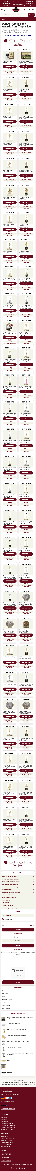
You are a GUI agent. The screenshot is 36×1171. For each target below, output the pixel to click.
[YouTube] (16, 1168)
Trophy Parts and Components (11, 881)
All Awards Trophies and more (10, 879)
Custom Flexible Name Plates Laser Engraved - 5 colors (19, 1018)
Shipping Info (5, 1136)
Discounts (4, 1119)
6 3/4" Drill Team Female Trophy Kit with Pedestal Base (26, 145)
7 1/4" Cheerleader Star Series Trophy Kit (9, 279)
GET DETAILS (9, 66)
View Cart (8, 915)
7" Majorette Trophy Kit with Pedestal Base (26, 252)
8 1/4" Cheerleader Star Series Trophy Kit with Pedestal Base (25, 307)
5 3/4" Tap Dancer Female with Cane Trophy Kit (8, 848)
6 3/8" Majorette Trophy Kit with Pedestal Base (24, 90)
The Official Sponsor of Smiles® (6, 3)
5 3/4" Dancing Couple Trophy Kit (9, 198)
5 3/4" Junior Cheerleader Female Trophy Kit (25, 334)
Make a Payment (6, 1144)
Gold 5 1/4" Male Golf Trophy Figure (16, 1029)
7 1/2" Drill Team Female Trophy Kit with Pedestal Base (26, 118)
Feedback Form (6, 1161)
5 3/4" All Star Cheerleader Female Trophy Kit (9, 766)
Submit (18, 982)
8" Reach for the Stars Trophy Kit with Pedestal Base (9, 469)
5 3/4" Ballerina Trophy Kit (9, 657)
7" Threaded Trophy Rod (13, 1023)
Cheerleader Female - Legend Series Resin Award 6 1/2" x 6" (25, 712)
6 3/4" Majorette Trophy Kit (8, 171)
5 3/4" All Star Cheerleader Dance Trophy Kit (8, 793)
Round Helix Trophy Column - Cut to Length (18, 1041)
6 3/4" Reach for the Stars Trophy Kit (25, 441)
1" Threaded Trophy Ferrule (14, 1047)
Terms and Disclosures (8, 1109)
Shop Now (4, 990)
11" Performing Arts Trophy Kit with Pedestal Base (8, 550)
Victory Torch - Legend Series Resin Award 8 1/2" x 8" (26, 604)
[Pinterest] (22, 1168)
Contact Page (5, 1157)
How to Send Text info (8, 1127)
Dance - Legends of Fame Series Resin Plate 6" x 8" (25, 631)
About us (4, 1117)
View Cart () (30, 9)
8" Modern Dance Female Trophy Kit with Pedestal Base (26, 820)
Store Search (5, 993)
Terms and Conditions (8, 1125)
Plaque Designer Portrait (8, 62)
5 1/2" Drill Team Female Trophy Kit (8, 144)
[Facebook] (11, 1168)
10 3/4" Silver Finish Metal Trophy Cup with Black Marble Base (20, 1053)
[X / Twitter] (24, 1168)
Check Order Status (7, 1142)
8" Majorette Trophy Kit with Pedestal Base (26, 171)
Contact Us (5, 1002)
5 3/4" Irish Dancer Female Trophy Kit (8, 738)
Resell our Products (7, 1129)
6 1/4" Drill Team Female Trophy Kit (8, 117)
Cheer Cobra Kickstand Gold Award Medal (9, 334)
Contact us (4, 1121)
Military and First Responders (10, 895)
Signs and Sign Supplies (9, 897)
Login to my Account (7, 1138)
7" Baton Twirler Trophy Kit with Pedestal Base (24, 226)
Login (18, 945)
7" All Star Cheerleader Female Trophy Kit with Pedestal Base (26, 766)
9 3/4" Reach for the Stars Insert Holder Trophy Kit (25, 550)
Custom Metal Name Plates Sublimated (17, 1065)
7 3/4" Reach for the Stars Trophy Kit (25, 360)
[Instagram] (13, 1168)
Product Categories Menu (9, 876)
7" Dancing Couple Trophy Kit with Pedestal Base (25, 199)
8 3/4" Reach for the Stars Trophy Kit (25, 495)
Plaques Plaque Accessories (10, 884)
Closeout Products (7, 905)
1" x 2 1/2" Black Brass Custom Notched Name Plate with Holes (20, 1071)
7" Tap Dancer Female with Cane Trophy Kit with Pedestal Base (25, 848)
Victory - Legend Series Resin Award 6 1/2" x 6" (9, 712)
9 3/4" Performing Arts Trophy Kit (25, 522)
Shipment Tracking (7, 1140)
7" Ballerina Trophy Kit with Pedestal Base (26, 657)
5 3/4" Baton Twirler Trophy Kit (9, 225)
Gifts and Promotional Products (11, 892)
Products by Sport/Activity (9, 908)
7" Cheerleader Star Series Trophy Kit (9, 306)
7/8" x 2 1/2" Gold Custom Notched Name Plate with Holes (20, 1059)
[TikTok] (19, 1168)
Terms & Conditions (7, 999)
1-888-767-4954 (18, 4)
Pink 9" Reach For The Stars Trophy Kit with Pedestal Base (9, 415)
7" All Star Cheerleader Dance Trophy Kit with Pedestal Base (26, 793)
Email (18, 962)
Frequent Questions (7, 1123)
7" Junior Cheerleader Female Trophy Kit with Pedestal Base (9, 361)
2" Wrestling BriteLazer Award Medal (16, 1035)
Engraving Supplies (7, 889)
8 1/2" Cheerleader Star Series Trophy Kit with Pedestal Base (25, 280)
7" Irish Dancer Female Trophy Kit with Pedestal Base (26, 739)
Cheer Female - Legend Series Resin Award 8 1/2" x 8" (9, 631)
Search (31, 15)
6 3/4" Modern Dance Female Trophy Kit (9, 819)
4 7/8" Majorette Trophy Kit (8, 89)
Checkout (18, 929)
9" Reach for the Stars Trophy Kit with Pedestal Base (9, 388)
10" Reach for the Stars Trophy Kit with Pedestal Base (9, 523)
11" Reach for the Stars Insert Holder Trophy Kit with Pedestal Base (9, 577)
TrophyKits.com (18, 2)
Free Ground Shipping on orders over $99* (29, 3)
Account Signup (6, 1005)
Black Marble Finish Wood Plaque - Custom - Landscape (26, 63)
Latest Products (6, 902)
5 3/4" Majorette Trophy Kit (7, 252)
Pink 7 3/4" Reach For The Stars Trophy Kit (25, 387)
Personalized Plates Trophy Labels (12, 887)
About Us (4, 996)
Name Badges (6, 900)
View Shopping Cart (7, 1146)
